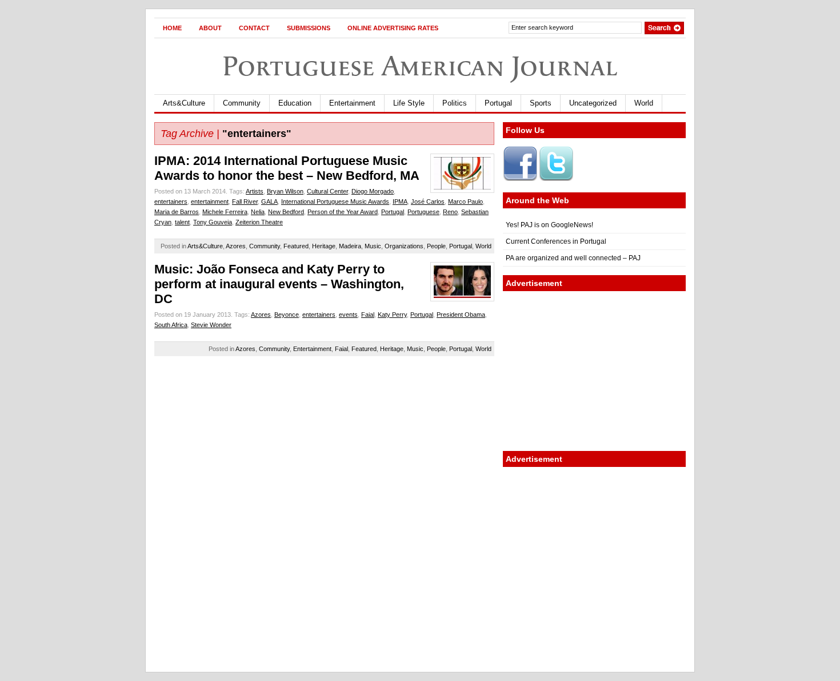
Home (172, 28)
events (348, 314)
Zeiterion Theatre (259, 222)
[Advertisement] (594, 371)
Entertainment (352, 103)
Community (242, 103)
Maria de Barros (176, 211)
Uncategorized (593, 103)
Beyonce (286, 314)
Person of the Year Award (342, 211)
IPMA (400, 201)
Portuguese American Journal (420, 66)
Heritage (323, 246)
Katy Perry (392, 314)
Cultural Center (327, 191)
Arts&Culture (184, 103)
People (436, 246)
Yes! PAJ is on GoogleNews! (549, 225)
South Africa (170, 324)
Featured (296, 246)
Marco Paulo (465, 201)
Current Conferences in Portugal (556, 241)
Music (373, 246)
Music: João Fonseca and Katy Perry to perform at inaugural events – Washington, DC (279, 284)
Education (294, 103)
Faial (367, 314)
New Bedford (286, 211)
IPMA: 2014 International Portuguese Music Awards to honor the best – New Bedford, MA (286, 168)
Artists (254, 191)
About (210, 28)
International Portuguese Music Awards (335, 201)
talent (182, 222)
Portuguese (423, 211)
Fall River (245, 201)
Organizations (404, 246)
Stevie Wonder (211, 324)
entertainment (210, 201)
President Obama (461, 314)
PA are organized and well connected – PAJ (573, 258)
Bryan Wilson (285, 191)
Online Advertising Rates (392, 28)
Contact (254, 28)
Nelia (258, 211)
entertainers (170, 201)
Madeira (350, 246)
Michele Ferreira (224, 211)
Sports (540, 103)
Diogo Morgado (372, 191)
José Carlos (428, 201)
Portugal (498, 103)
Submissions (308, 28)
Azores (236, 246)
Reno (450, 211)
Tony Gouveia (212, 222)
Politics (454, 103)
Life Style (409, 103)
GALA (269, 201)
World (643, 103)
